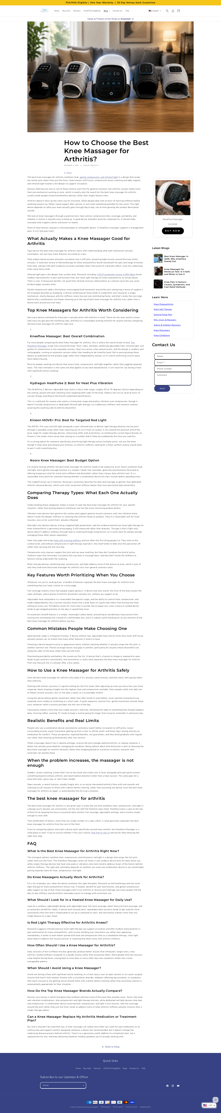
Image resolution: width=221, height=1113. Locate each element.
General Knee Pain (163, 314)
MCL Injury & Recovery (165, 319)
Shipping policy (145, 1107)
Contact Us (134, 1068)
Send (162, 388)
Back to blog (112, 1046)
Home (78, 1068)
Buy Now (87, 1068)
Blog (125, 1068)
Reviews (97, 1068)
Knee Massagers (162, 330)
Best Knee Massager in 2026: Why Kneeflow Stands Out (176, 259)
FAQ (143, 1068)
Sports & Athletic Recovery (167, 325)
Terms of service (131, 1107)
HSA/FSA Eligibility (111, 1068)
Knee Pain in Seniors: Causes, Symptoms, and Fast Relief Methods (177, 284)
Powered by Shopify (91, 1107)
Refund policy (105, 1107)
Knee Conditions (162, 335)
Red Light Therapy (163, 309)
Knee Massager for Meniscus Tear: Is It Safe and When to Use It (177, 271)
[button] (106, 11)
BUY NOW (173, 230)
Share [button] (69, 173)
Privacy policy (118, 1107)
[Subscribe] (83, 1085)
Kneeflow (80, 1107)
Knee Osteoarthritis (163, 304)
